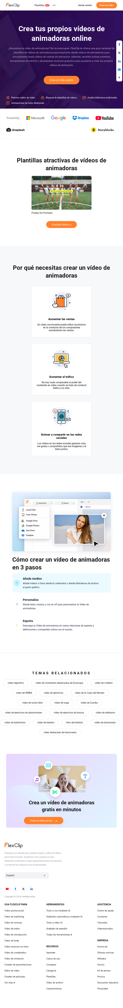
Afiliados (101, 958)
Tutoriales (102, 922)
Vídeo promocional (14, 910)
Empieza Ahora (60, 224)
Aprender (50, 952)
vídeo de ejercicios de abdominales (23, 712)
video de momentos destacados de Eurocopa (59, 682)
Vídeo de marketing (14, 916)
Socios (100, 964)
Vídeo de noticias (13, 922)
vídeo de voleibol (103, 682)
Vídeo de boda (11, 940)
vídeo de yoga (61, 702)
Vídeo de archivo (54, 982)
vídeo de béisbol (45, 722)
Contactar (102, 916)
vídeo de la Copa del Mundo (89, 692)
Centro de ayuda (105, 910)
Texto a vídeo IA (54, 922)
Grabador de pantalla (56, 928)
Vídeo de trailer (12, 928)
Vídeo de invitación (14, 958)
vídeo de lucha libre (32, 702)
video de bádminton (15, 722)
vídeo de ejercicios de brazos (69, 712)
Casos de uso (53, 958)
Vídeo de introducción (15, 934)
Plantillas (39, 5)
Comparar (51, 964)
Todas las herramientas (58, 934)
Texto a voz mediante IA (58, 910)
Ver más (8, 982)
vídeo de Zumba (89, 702)
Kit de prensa (103, 970)
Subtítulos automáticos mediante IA (64, 916)
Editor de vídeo (12, 970)
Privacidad (102, 988)
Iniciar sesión (85, 5)
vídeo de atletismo (105, 712)
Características (54, 988)
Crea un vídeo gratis (61, 80)
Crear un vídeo (106, 5)
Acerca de (102, 946)
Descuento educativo (107, 982)
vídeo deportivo (16, 682)
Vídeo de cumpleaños (15, 952)
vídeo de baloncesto (105, 722)
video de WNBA (24, 692)
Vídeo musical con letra (16, 946)
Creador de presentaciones (18, 964)
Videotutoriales (105, 928)
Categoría (51, 970)
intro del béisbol (74, 722)
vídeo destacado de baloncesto (60, 732)
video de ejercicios (53, 692)
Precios (101, 976)
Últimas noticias (105, 952)
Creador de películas (14, 976)
